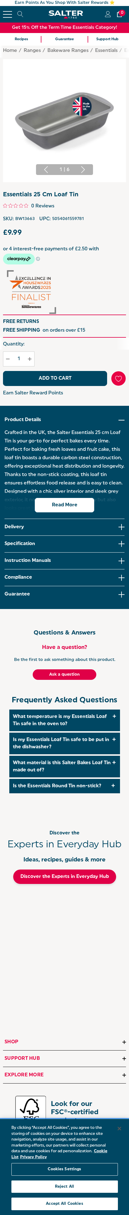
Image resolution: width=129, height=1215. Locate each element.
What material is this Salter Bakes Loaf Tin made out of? (62, 767)
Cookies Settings (64, 1169)
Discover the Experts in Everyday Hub (64, 876)
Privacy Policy (33, 1157)
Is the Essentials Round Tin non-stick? (57, 786)
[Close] (119, 1128)
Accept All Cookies (64, 1204)
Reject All (64, 1187)
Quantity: (14, 344)
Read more (64, 505)
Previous (46, 169)
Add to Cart (55, 378)
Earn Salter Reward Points (33, 393)
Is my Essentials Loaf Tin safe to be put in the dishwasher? (61, 743)
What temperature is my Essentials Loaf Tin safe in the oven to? (60, 720)
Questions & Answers (64, 633)
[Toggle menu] (7, 14)
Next (83, 169)
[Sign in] (107, 14)
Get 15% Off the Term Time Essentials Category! (64, 28)
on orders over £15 (44, 330)
